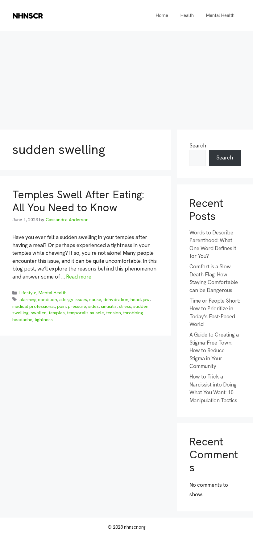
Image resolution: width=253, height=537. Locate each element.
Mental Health (220, 15)
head (136, 299)
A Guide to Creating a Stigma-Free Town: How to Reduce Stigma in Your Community (214, 350)
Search (197, 145)
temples (57, 313)
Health (187, 15)
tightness (44, 319)
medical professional (33, 306)
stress (125, 306)
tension (113, 313)
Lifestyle (27, 292)
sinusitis (109, 306)
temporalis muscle (85, 313)
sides (93, 306)
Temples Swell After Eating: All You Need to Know (78, 201)
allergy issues (73, 299)
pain (61, 306)
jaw (146, 299)
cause (95, 299)
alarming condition (38, 299)
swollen (39, 313)
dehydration (115, 299)
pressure (77, 306)
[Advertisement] (126, 77)
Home (162, 15)
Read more (78, 276)
